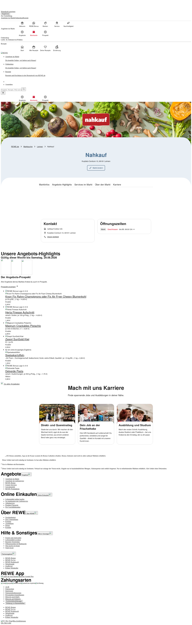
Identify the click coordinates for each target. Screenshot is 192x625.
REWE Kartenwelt (12, 562)
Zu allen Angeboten (12, 384)
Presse (7, 525)
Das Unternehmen (11, 519)
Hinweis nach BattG (12, 597)
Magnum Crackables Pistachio (23, 326)
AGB (7, 587)
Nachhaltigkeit (10, 517)
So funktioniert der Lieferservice (16, 501)
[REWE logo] (4, 53)
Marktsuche (28, 146)
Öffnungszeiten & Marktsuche (16, 544)
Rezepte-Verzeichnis (12, 542)
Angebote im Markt (12, 479)
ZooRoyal (8, 566)
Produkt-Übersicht (11, 505)
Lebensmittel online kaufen (14, 499)
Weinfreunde (9, 564)
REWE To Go (10, 560)
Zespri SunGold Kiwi (17, 339)
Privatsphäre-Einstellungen (14, 595)
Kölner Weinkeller (11, 568)
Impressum (9, 591)
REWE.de (15, 146)
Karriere (8, 521)
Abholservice (10, 503)
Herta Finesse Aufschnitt (19, 312)
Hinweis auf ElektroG (13, 599)
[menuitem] (22, 24)
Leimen (40, 146)
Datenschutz (9, 589)
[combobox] (11, 90)
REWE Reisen (10, 558)
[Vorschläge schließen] (3, 93)
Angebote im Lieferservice (14, 481)
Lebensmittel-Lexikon (13, 540)
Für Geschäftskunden (12, 507)
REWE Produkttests (12, 489)
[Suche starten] (23, 89)
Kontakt (8, 527)
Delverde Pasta (14, 371)
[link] (98, 58)
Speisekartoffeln (14, 355)
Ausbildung (9, 523)
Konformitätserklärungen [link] (14, 601)
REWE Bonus (10, 483)
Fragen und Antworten (13, 538)
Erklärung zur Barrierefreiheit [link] (15, 603)
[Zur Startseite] (8, 4)
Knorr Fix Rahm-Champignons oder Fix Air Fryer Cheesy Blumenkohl (45, 296)
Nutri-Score (9, 548)
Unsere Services (11, 485)
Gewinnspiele (10, 487)
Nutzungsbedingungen (13, 593)
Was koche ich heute (12, 546)
